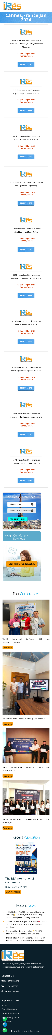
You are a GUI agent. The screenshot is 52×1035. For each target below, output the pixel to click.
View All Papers (13, 891)
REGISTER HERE (26, 64)
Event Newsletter (10, 1009)
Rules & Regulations (11, 1017)
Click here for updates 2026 (22, 564)
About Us (6, 1005)
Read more (7, 647)
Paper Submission (10, 1013)
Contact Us (7, 1021)
